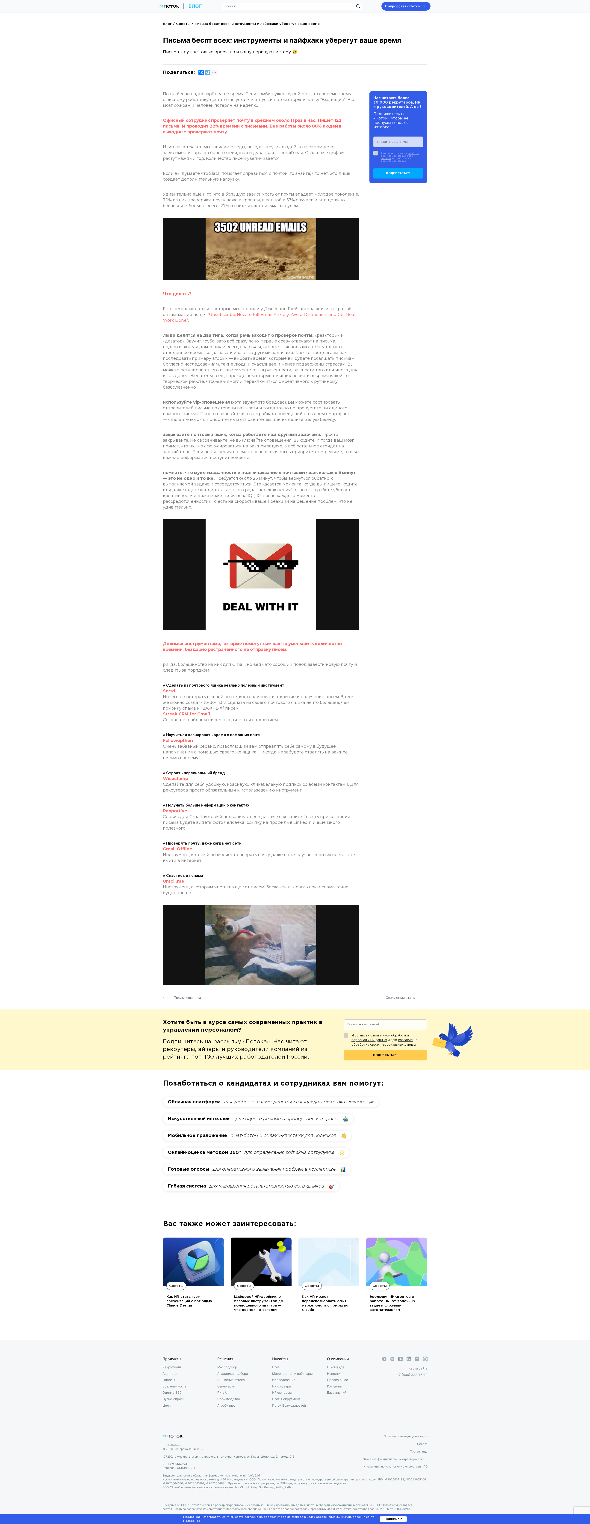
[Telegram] (207, 72)
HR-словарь (281, 1386)
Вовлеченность (174, 1386)
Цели (166, 1405)
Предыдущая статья (189, 998)
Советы (183, 23)
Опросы (168, 1380)
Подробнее (191, 1521)
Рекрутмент (171, 1367)
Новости (333, 1373)
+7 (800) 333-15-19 (412, 1375)
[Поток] (169, 6)
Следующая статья (401, 998)
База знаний (336, 1392)
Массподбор (227, 1367)
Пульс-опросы (173, 1399)
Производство (228, 1399)
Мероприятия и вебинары (292, 1373)
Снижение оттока (231, 1380)
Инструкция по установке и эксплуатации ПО (395, 1466)
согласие (386, 158)
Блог (167, 23)
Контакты (334, 1386)
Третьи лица (419, 1451)
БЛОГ (195, 6)
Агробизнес (226, 1405)
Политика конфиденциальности (406, 1436)
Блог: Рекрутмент (286, 1399)
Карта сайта (418, 1368)
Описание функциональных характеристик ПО (395, 1459)
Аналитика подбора (232, 1373)
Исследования (283, 1380)
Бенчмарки (226, 1386)
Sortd (169, 691)
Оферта (422, 1444)
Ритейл (222, 1392)
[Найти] (358, 6)
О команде (335, 1367)
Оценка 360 (172, 1392)
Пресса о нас (337, 1380)
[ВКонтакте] (201, 72)
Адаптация (170, 1373)
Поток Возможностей (289, 1405)
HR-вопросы (282, 1392)
